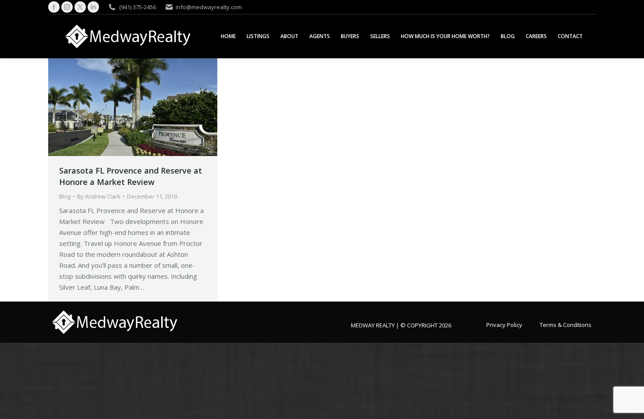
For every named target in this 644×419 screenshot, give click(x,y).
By (98, 196)
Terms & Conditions (565, 324)
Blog (65, 196)
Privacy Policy (504, 324)
